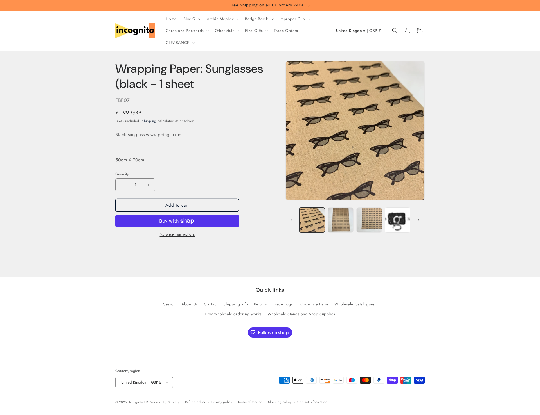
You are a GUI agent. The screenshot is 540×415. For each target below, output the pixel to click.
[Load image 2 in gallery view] (340, 220)
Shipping (149, 121)
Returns (260, 304)
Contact (211, 304)
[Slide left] (291, 220)
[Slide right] (418, 220)
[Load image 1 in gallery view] (312, 220)
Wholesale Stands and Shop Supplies (301, 314)
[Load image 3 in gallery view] (369, 220)
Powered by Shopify (164, 402)
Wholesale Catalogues (354, 304)
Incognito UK (138, 402)
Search (169, 304)
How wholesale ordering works (233, 314)
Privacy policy (222, 402)
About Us (189, 304)
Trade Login (284, 304)
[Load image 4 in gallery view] (397, 220)
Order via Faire (314, 304)
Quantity (122, 174)
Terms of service (250, 402)
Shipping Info (235, 304)
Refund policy (195, 402)
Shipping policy (280, 402)
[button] (191, 19)
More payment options (177, 234)
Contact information (312, 402)
